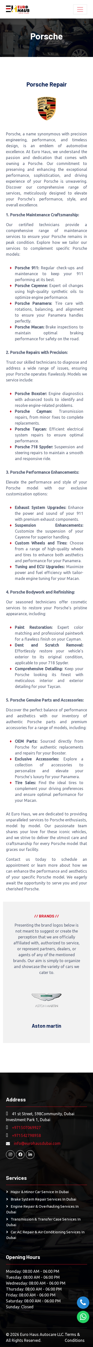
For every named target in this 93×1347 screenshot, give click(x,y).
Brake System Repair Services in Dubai (43, 1199)
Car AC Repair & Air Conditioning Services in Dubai (45, 1235)
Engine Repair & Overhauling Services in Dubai (42, 1209)
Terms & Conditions (75, 1337)
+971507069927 (26, 1127)
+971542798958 (26, 1135)
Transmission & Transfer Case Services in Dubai (43, 1222)
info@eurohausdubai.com (37, 1143)
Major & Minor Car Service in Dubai (40, 1192)
